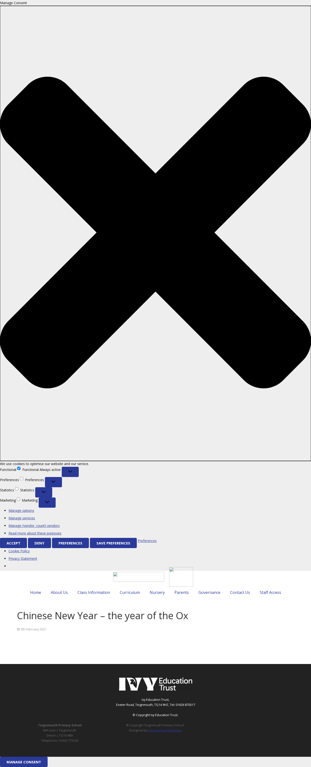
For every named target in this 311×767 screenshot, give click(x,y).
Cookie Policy (19, 551)
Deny (39, 543)
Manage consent (24, 761)
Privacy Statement (23, 558)
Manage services (22, 518)
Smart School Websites (165, 730)
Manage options (21, 510)
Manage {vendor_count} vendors (34, 525)
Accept (13, 543)
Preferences (70, 543)
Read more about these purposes (35, 533)
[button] (155, 233)
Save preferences (113, 543)
